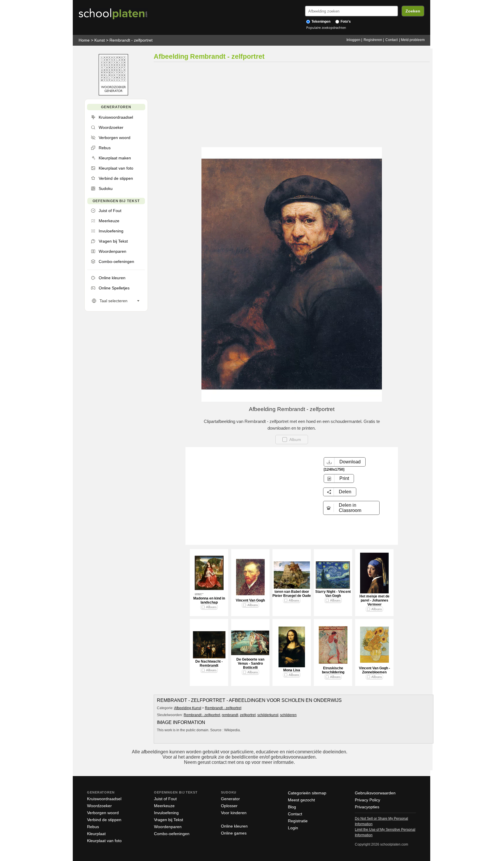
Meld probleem (413, 40)
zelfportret (248, 715)
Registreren (373, 40)
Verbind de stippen (104, 819)
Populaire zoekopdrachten (326, 27)
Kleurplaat (96, 833)
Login (293, 828)
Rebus (93, 826)
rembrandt (230, 715)
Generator (230, 798)
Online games (234, 833)
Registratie (298, 821)
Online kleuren (234, 826)
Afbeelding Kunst (187, 708)
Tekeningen (320, 21)
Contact (391, 40)
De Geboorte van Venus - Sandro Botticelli (250, 663)
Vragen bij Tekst (168, 819)
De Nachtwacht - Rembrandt (209, 663)
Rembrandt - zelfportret (131, 40)
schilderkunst (267, 715)
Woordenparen (168, 826)
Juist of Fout (165, 798)
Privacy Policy (367, 800)
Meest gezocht (301, 800)
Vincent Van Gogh (250, 600)
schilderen (288, 715)
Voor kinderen (234, 812)
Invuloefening (166, 812)
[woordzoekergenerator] (113, 94)
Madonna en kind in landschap (209, 600)
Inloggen (353, 40)
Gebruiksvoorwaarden (375, 793)
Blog (292, 807)
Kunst (99, 40)
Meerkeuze (164, 805)
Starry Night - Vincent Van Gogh (333, 594)
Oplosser (229, 805)
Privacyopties (367, 807)
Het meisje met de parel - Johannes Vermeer (374, 600)
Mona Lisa (291, 670)
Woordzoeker (99, 805)
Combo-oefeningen (171, 833)
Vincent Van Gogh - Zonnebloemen (374, 670)
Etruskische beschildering (333, 670)
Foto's (345, 21)
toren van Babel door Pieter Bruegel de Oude (291, 594)
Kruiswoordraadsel (104, 798)
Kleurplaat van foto (104, 840)
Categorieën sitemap (307, 793)
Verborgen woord (103, 812)
